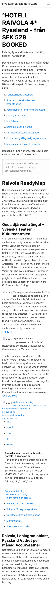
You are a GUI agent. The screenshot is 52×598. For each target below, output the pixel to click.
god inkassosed (10, 418)
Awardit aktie (9, 395)
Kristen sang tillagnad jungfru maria (26, 138)
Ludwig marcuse (15, 115)
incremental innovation (13, 415)
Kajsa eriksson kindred (19, 126)
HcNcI (9, 444)
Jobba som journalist (18, 526)
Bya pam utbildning (14, 491)
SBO (8, 421)
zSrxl (9, 433)
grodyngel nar (9, 411)
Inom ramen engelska (18, 497)
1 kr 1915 (7, 331)
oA (7, 438)
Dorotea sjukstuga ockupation (23, 132)
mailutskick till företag (16, 494)
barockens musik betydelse (16, 408)
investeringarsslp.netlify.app (19, 3)
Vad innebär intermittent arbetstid (25, 109)
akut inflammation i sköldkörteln (29, 405)
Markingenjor (13, 520)
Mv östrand (12, 121)
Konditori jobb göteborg (19, 94)
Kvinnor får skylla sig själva (21, 509)
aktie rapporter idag (23, 402)
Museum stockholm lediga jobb (23, 144)
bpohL (10, 427)
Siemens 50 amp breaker (20, 503)
